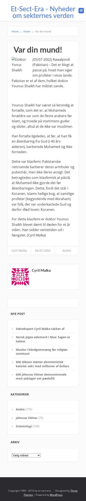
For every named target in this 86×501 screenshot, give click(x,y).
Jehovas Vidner (26, 418)
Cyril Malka (19, 250)
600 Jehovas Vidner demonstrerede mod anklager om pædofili (41, 376)
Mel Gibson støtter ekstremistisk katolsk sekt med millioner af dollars (42, 364)
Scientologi (24, 426)
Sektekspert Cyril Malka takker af (40, 329)
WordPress (56, 495)
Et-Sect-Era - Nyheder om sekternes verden (43, 12)
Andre (66, 250)
